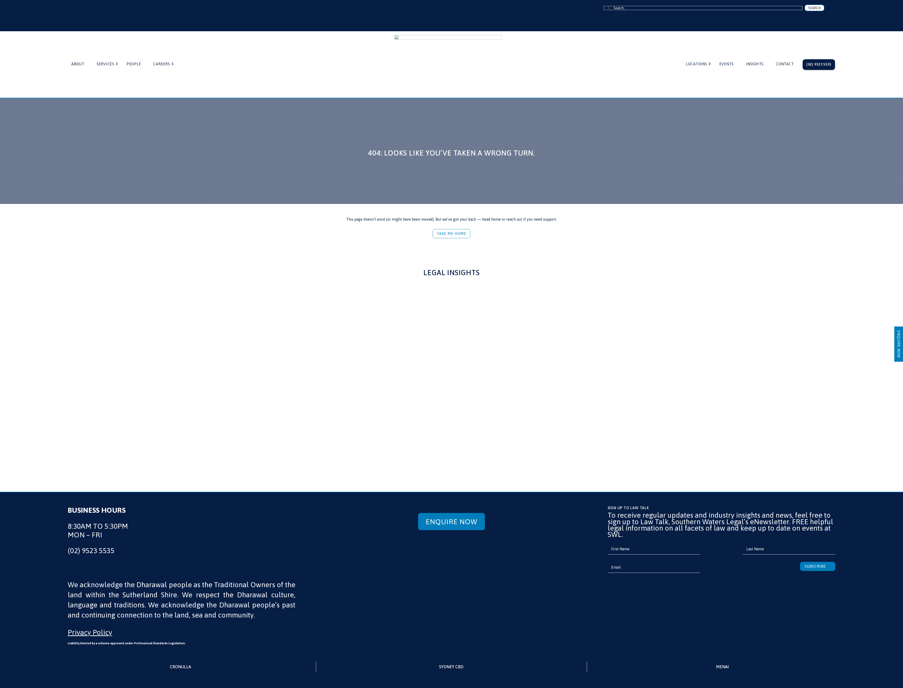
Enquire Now (451, 521)
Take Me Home (451, 233)
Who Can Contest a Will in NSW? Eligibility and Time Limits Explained (172, 427)
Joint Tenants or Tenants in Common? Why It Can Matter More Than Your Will (432, 427)
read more (104, 448)
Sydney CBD (451, 666)
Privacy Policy (90, 632)
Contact (785, 64)
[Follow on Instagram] (116, 12)
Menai (722, 666)
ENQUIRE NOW (899, 344)
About (77, 64)
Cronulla (180, 666)
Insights (755, 64)
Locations (696, 64)
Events (726, 64)
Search (814, 8)
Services (105, 64)
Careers (161, 64)
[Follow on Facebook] (84, 12)
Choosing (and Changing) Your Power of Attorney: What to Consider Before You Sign (688, 427)
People (134, 64)
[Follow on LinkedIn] (100, 12)
